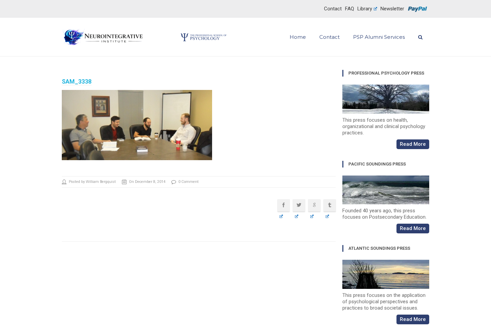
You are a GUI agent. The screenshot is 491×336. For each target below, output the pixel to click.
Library (364, 9)
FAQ (349, 9)
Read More (413, 144)
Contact (333, 9)
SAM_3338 (77, 81)
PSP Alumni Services (379, 37)
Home (298, 37)
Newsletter (392, 9)
